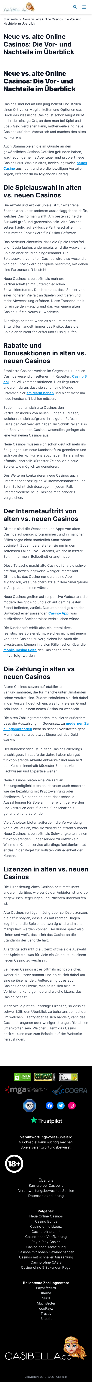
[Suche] (75, 7)
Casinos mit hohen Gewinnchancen (46, 1252)
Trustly (46, 1313)
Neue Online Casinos (46, 1216)
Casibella (61, 1376)
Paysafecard (46, 1288)
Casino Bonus (46, 1221)
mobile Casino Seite (20, 650)
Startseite (10, 19)
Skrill (46, 1298)
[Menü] (84, 6)
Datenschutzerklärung (46, 1196)
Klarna (46, 1293)
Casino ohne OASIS (46, 1262)
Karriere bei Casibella (46, 1185)
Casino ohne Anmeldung (46, 1247)
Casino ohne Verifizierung (46, 1237)
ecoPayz (46, 1308)
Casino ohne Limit (46, 1231)
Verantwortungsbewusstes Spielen (46, 1190)
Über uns (46, 1180)
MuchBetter (46, 1303)
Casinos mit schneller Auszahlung (46, 1257)
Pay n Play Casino (46, 1242)
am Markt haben (40, 393)
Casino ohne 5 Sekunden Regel (46, 1267)
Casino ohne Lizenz (46, 1226)
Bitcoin (46, 1318)
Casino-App (58, 613)
